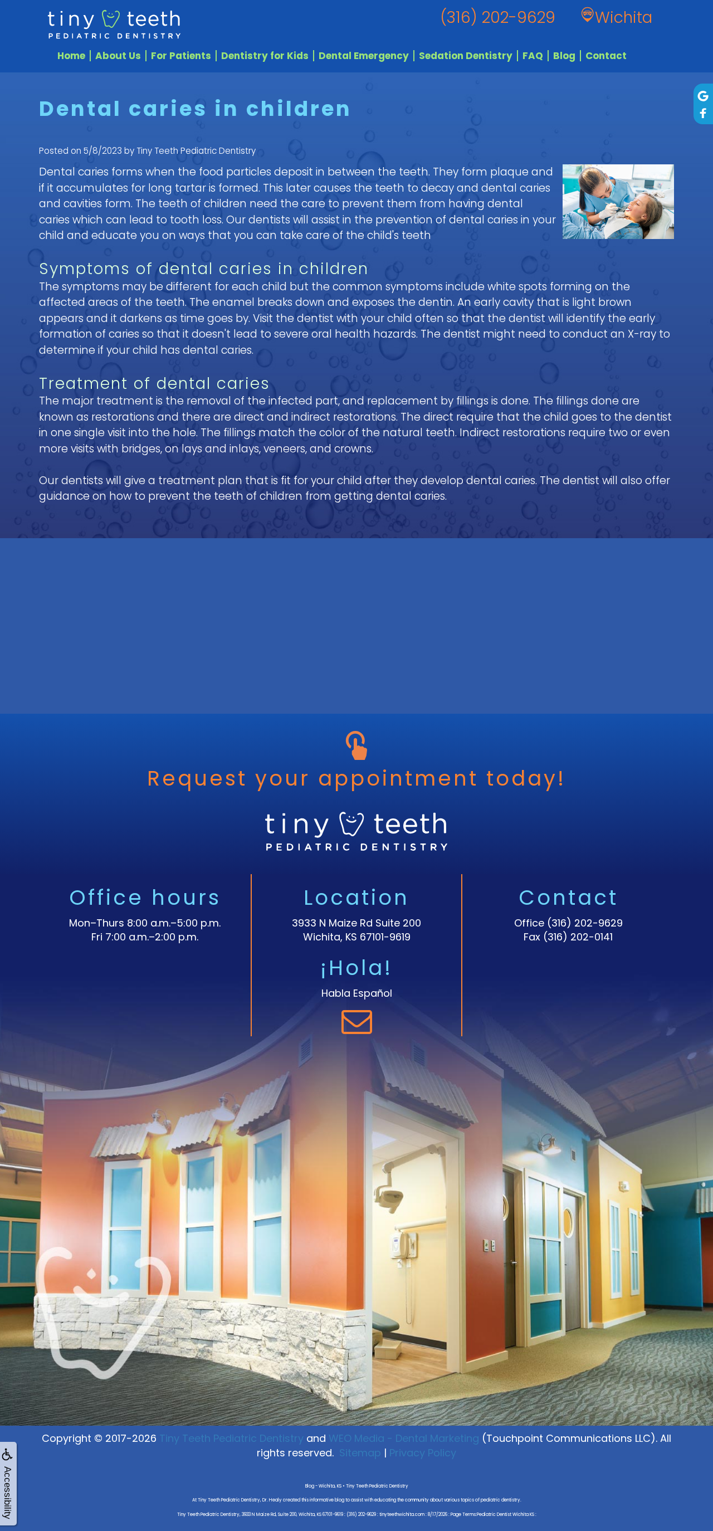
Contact (606, 55)
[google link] (703, 95)
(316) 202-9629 (585, 923)
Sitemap (360, 1453)
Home (71, 55)
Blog (564, 55)
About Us (118, 55)
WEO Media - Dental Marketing (404, 1438)
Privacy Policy (422, 1453)
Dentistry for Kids (265, 55)
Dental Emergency (364, 55)
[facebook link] (703, 113)
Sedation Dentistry (465, 55)
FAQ (532, 55)
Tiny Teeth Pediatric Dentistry (231, 1438)
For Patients (181, 55)
